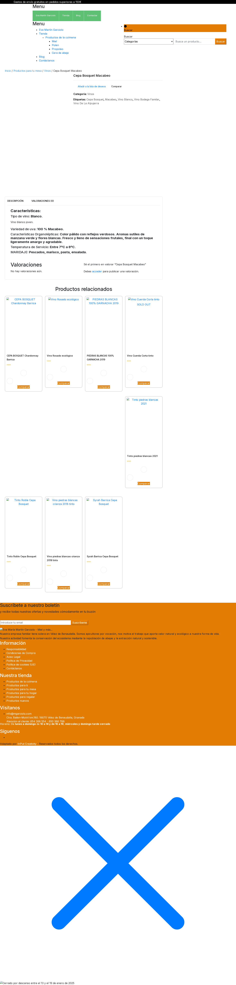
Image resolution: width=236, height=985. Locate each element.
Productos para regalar (20, 696)
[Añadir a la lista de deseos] (24, 373)
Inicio (8, 70)
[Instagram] (215, 737)
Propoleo (57, 49)
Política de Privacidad (19, 660)
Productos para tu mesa (27, 70)
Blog (41, 56)
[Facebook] (212, 737)
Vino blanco (125, 99)
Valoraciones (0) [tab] (42, 200)
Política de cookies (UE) (20, 664)
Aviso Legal (13, 656)
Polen (55, 45)
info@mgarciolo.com (18, 713)
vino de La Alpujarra (86, 103)
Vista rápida (10, 381)
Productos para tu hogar (21, 693)
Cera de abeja (60, 52)
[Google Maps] (218, 737)
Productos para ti (17, 685)
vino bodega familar (146, 99)
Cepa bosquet (95, 99)
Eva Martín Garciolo (51, 29)
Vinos (47, 70)
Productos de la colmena (60, 37)
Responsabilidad (16, 649)
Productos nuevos (17, 700)
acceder (97, 271)
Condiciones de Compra (20, 653)
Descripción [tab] (15, 200)
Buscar (220, 41)
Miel (54, 41)
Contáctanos (46, 60)
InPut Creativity (27, 743)
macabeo (110, 99)
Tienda (43, 33)
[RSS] (221, 737)
